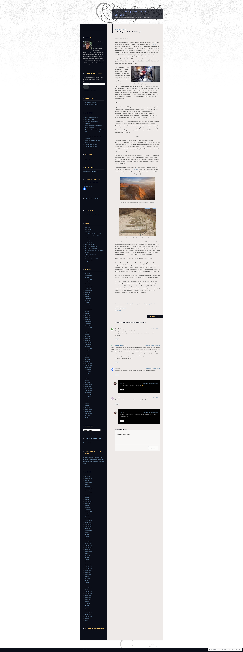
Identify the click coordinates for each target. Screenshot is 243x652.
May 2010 (87, 355)
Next (159, 316)
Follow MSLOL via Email (93, 73)
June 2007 (87, 415)
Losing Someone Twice (90, 244)
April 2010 (87, 357)
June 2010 (87, 353)
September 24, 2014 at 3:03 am (153, 397)
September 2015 (88, 279)
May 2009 (87, 378)
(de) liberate (87, 123)
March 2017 (87, 273)
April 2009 (87, 380)
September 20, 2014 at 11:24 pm (152, 345)
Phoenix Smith (119, 345)
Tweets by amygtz (87, 442)
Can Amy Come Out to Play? (91, 144)
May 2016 (87, 277)
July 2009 (87, 373)
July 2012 (87, 311)
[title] (84, 189)
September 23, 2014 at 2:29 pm (150, 383)
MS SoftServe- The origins (91, 248)
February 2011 (88, 338)
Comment (153, 448)
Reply (117, 339)
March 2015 (87, 284)
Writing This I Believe (89, 261)
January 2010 (88, 361)
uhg (124, 306)
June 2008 (87, 401)
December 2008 (88, 388)
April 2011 (87, 334)
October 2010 (88, 346)
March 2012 (87, 315)
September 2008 (88, 394)
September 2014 (88, 290)
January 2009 (88, 386)
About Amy (87, 227)
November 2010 (88, 344)
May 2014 (87, 294)
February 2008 (88, 409)
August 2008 (88, 396)
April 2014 (87, 296)
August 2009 (88, 371)
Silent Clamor (88, 256)
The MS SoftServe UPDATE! (91, 104)
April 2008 (87, 405)
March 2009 (87, 382)
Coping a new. (88, 231)
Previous (151, 316)
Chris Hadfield (154, 44)
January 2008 (88, 411)
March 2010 (87, 359)
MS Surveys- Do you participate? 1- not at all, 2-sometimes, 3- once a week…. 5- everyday (94, 132)
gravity (148, 303)
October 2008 (88, 392)
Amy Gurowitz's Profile (88, 186)
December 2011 (88, 321)
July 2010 (87, 350)
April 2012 (87, 313)
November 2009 (88, 365)
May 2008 (87, 403)
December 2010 (88, 342)
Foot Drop (144, 303)
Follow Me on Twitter (93, 438)
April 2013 (87, 302)
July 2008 (87, 398)
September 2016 (88, 275)
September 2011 (88, 327)
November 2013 (88, 298)
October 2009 (88, 367)
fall (140, 303)
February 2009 (88, 384)
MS (151, 303)
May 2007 (87, 417)
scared (121, 306)
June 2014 (87, 292)
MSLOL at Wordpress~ (92, 198)
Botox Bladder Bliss (89, 119)
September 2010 (88, 348)
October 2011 (88, 325)
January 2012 (88, 319)
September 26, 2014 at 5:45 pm (150, 412)
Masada (136, 169)
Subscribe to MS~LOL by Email (90, 171)
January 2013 (88, 304)
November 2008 (88, 390)
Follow (86, 87)
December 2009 (88, 363)
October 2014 (88, 288)
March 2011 (87, 336)
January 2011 (88, 340)
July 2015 (87, 281)
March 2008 (87, 407)
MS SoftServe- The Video (90, 102)
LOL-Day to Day (130, 303)
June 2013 (87, 300)
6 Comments (118, 310)
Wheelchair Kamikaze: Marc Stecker (93, 215)
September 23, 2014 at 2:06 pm (153, 368)
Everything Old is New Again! (91, 121)
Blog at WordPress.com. (88, 649)
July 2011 (87, 330)
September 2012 (88, 309)
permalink (124, 308)
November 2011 (88, 323)
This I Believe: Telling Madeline (92, 258)
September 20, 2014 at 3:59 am (153, 328)
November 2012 (88, 307)
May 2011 (87, 332)
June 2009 (87, 375)
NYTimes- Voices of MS (90, 254)
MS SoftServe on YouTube (91, 246)
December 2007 (88, 413)
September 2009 (88, 369)
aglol (121, 383)
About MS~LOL (88, 229)
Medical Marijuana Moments (91, 117)
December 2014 (88, 286)
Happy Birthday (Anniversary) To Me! (93, 233)
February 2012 (88, 317)
